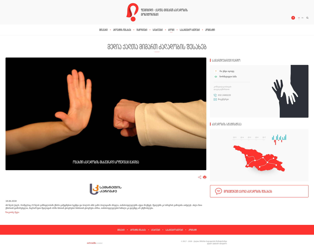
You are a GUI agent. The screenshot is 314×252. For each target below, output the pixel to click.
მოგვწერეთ (223, 99)
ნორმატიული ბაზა (228, 76)
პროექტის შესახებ (122, 29)
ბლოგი (171, 29)
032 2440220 (224, 95)
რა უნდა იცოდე (227, 71)
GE (299, 18)
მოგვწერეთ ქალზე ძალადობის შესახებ (248, 191)
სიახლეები (158, 29)
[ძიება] (307, 17)
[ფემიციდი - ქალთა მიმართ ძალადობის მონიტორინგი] (132, 12)
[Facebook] (293, 18)
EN (302, 18)
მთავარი (103, 29)
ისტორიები (142, 29)
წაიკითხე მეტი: (13, 212)
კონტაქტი (210, 29)
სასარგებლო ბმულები (190, 29)
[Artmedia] (91, 243)
